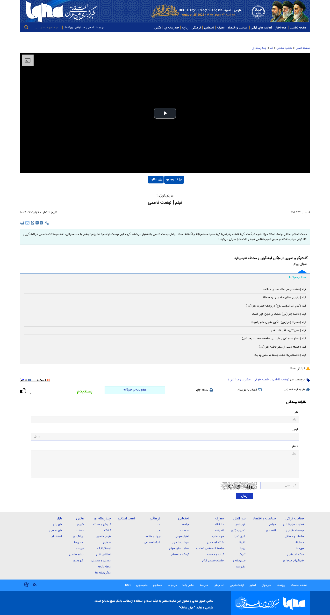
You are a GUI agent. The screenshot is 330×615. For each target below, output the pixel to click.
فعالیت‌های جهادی (178, 548)
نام (296, 413)
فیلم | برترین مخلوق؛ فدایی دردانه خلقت (283, 297)
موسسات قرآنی (295, 530)
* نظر (295, 447)
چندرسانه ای (171, 27)
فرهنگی (196, 27)
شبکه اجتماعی (295, 554)
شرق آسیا (240, 536)
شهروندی (78, 560)
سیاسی (271, 524)
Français (204, 10)
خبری (80, 524)
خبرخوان (266, 585)
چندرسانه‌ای (238, 560)
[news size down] (37, 223)
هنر (158, 530)
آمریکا (242, 554)
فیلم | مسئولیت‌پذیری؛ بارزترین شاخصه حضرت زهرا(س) (274, 338)
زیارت (185, 27)
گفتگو (107, 530)
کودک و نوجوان (180, 554)
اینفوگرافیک (104, 548)
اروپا (242, 548)
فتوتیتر (107, 542)
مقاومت (240, 566)
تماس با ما (88, 27)
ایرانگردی (78, 536)
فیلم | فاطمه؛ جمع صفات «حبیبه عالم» (284, 289)
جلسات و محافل (294, 536)
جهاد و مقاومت (151, 536)
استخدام (56, 536)
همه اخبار (281, 27)
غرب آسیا (240, 524)
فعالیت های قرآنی (261, 27)
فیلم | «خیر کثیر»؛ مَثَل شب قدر (288, 330)
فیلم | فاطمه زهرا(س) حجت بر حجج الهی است (279, 314)
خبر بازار (57, 524)
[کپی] (47, 223)
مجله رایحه (104, 566)
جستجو (157, 585)
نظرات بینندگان (296, 402)
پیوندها (69, 27)
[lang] (181, 10)
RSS (127, 585)
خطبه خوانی (261, 379)
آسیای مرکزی (238, 530)
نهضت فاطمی (280, 379)
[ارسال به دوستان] (27, 223)
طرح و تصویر (103, 536)
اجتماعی (209, 27)
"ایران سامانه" (187, 607)
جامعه (185, 524)
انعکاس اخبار (103, 554)
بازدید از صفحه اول (295, 390)
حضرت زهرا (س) (239, 379)
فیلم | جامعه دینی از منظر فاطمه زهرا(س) (282, 346)
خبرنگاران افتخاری (293, 560)
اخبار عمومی (182, 536)
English (217, 10)
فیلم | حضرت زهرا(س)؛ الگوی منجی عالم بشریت (278, 322)
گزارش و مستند (102, 524)
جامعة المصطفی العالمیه (210, 548)
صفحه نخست (298, 27)
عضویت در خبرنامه (134, 389)
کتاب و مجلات (215, 554)
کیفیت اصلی (146, 192)
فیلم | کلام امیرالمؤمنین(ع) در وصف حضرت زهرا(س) (276, 305)
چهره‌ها (300, 548)
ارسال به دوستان (247, 389)
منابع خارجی (76, 554)
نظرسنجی (142, 585)
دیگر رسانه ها (103, 572)
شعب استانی (284, 48)
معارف (220, 27)
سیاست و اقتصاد (238, 27)
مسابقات (299, 542)
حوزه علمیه (218, 536)
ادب (158, 524)
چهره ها (79, 548)
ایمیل (295, 429)
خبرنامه (204, 585)
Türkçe (191, 10)
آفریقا (242, 542)
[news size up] (41, 223)
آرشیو (78, 27)
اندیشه (219, 530)
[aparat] (26, 586)
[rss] (34, 584)
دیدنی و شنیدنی (101, 560)
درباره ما (100, 27)
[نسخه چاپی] (22, 222)
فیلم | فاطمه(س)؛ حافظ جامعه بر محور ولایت (280, 355)
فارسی (237, 10)
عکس (157, 27)
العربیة (227, 10)
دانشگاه (219, 524)
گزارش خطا (297, 368)
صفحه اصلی (302, 48)
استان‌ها (79, 542)
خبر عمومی (55, 530)
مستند (80, 530)
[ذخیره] (32, 223)
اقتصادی (271, 530)
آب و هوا (219, 585)
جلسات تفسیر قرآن (213, 560)
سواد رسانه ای (180, 542)
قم (271, 48)
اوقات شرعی (236, 585)
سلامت (184, 530)
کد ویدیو (172, 179)
